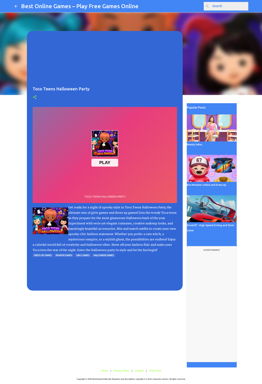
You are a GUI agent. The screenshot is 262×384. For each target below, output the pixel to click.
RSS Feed (155, 370)
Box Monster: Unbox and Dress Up (206, 184)
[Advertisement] (105, 61)
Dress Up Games (43, 255)
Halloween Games (104, 255)
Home (104, 370)
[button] (35, 97)
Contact (139, 370)
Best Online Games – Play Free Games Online (79, 6)
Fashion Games (64, 255)
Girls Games (82, 255)
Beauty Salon (194, 144)
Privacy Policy (121, 370)
